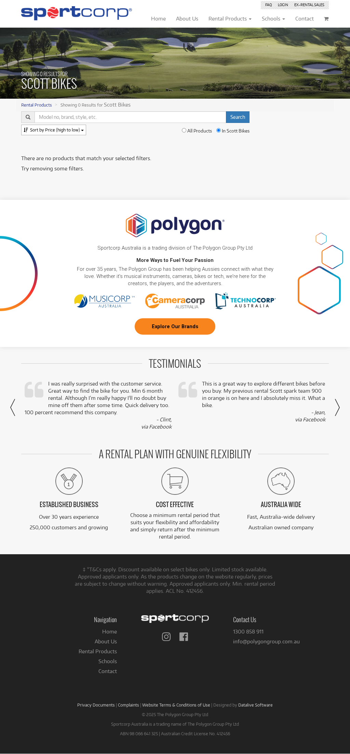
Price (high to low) (55, 129)
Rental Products (36, 105)
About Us (106, 641)
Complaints (128, 705)
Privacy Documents (96, 705)
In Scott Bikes (235, 131)
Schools (107, 661)
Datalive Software (255, 705)
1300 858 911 (248, 631)
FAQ (268, 5)
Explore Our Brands (175, 326)
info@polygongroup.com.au (266, 641)
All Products (199, 131)
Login (283, 5)
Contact (107, 671)
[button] (13, 407)
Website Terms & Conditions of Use (176, 705)
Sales (309, 5)
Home (109, 631)
